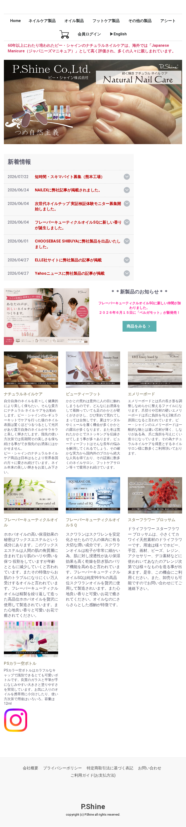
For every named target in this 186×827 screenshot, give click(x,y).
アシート (168, 20)
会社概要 (30, 768)
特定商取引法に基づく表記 (110, 768)
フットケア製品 (106, 20)
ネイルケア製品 (42, 20)
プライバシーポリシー (62, 768)
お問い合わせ (149, 768)
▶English (118, 34)
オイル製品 (74, 20)
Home (15, 20)
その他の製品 (140, 20)
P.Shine (93, 806)
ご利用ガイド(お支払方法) (93, 775)
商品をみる (136, 326)
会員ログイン (89, 34)
